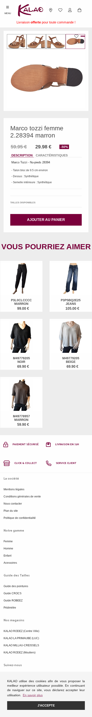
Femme (8, 541)
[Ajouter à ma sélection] (77, 36)
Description (22, 155)
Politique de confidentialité (20, 518)
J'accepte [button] (46, 705)
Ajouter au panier (46, 220)
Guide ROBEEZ (13, 600)
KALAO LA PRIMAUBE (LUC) (21, 638)
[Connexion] (70, 10)
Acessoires (10, 562)
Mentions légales (14, 489)
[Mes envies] (60, 10)
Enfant (7, 555)
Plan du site (11, 510)
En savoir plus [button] (33, 695)
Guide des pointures (16, 586)
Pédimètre (10, 607)
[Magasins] (51, 10)
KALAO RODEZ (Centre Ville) (21, 631)
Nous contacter (13, 503)
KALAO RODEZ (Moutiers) (20, 652)
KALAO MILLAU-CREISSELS (21, 645)
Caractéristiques (52, 155)
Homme (8, 548)
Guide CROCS (12, 593)
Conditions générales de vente (22, 496)
